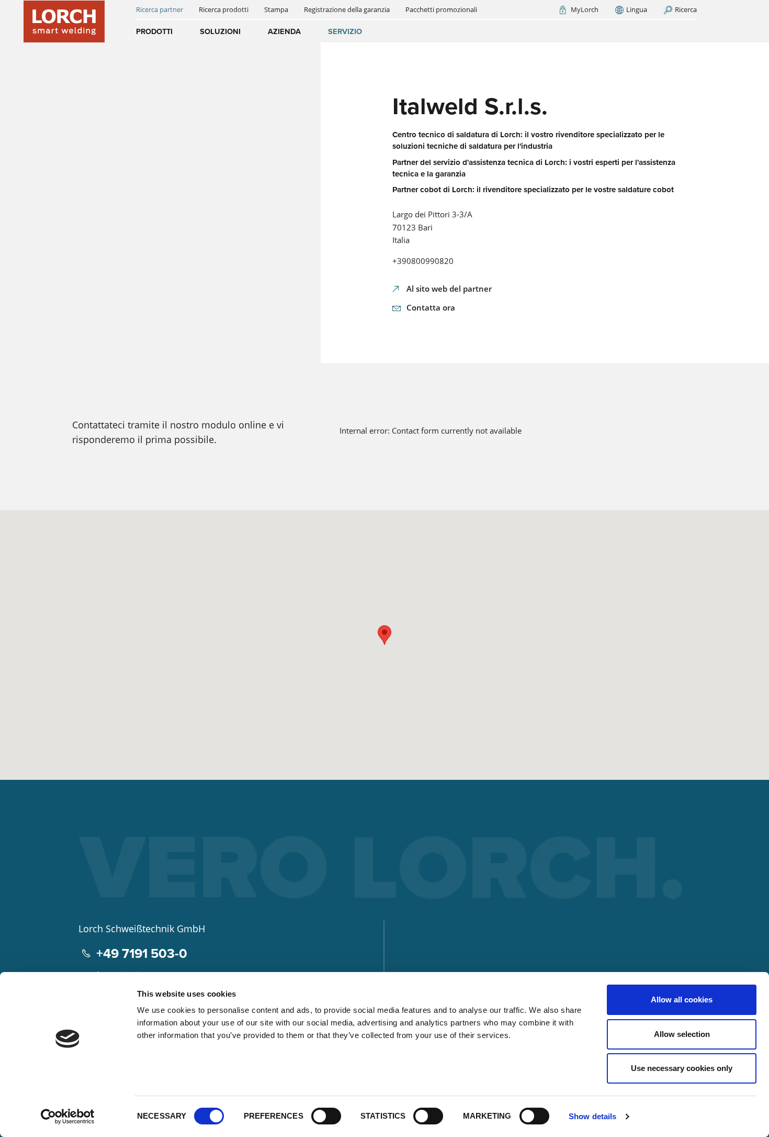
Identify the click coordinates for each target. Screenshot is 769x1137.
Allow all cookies (682, 999)
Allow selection (682, 1034)
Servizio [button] (345, 31)
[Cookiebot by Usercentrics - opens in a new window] (68, 1116)
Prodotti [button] (154, 31)
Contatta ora (430, 307)
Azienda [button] (284, 31)
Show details (592, 1116)
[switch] (326, 1116)
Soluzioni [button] (220, 31)
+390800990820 (423, 261)
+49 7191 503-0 (141, 953)
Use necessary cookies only (681, 1068)
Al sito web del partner (449, 288)
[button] (384, 635)
